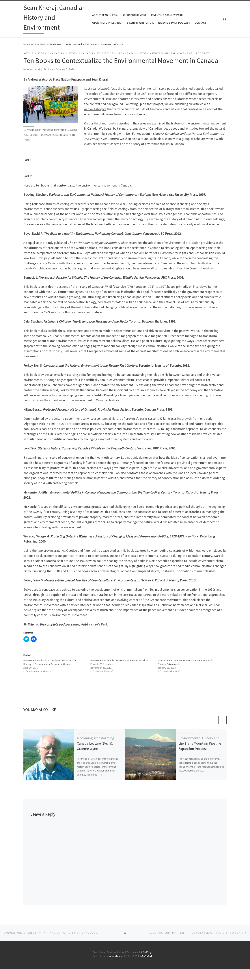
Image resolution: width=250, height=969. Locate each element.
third (97, 123)
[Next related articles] (222, 720)
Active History (40, 44)
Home (26, 44)
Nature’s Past (97, 624)
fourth (111, 123)
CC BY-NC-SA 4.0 (132, 956)
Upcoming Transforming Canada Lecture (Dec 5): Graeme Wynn (95, 743)
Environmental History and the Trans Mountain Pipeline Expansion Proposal (199, 743)
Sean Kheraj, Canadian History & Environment (116, 952)
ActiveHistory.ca (95, 109)
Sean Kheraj (99, 956)
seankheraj (33, 69)
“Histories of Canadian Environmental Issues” (115, 94)
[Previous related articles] (214, 720)
